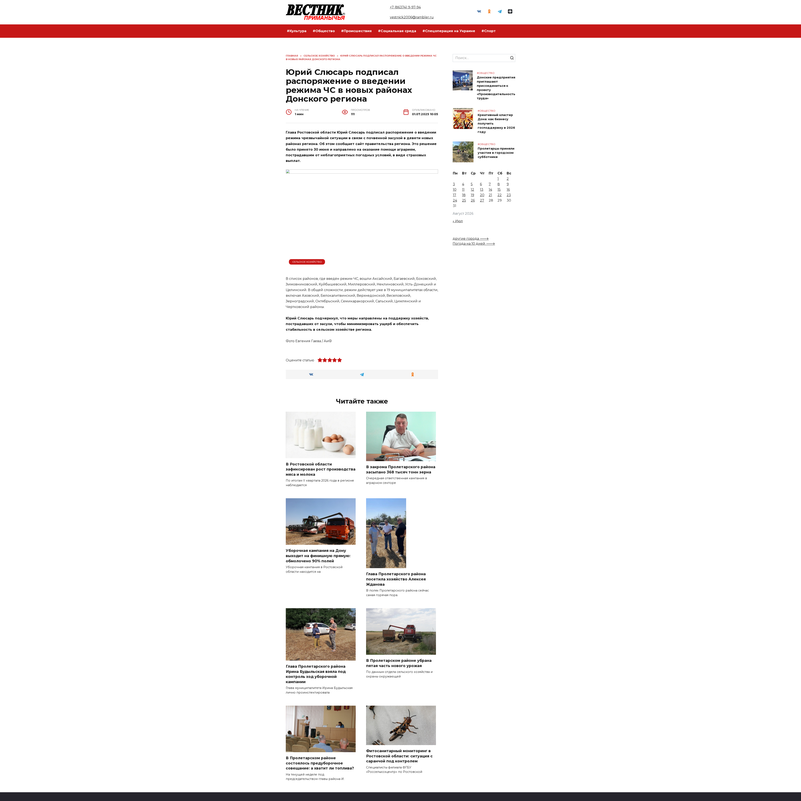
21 (490, 195)
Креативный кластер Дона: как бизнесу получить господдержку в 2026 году (496, 123)
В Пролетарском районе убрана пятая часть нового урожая (399, 663)
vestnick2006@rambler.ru (412, 17)
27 (482, 200)
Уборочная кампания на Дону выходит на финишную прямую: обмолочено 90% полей (318, 555)
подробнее (335, 794)
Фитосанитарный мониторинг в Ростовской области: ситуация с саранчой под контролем (399, 756)
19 (472, 195)
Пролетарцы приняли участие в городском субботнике (496, 153)
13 (481, 190)
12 (472, 190)
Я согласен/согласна (534, 794)
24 (455, 200)
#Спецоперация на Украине (448, 31)
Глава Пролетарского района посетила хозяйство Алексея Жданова (396, 579)
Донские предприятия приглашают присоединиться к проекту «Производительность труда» (496, 88)
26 (473, 200)
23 (509, 195)
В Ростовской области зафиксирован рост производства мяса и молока (320, 469)
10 (454, 190)
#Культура (296, 31)
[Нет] (796, 795)
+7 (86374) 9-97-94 (405, 7)
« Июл (458, 221)
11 (463, 190)
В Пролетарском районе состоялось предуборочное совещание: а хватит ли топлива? (320, 763)
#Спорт (488, 31)
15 (499, 190)
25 (464, 200)
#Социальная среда (397, 31)
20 (482, 195)
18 (464, 195)
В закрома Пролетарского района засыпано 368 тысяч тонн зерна (400, 469)
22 (499, 195)
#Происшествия (356, 31)
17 (454, 195)
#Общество (324, 31)
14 (490, 190)
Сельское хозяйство (307, 261)
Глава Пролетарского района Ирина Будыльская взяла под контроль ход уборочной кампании (316, 674)
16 (508, 190)
